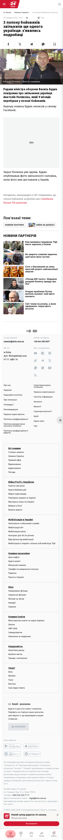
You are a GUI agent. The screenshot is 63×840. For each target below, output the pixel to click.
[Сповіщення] (59, 4)
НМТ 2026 (12, 628)
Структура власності (43, 411)
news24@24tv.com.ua (14, 341)
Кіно (10, 587)
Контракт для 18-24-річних (21, 535)
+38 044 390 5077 (42, 341)
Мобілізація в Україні (20, 519)
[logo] (12, 4)
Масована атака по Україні (21, 502)
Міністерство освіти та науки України (26, 620)
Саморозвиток (15, 632)
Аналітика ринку (16, 650)
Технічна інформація (43, 397)
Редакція (8, 390)
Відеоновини (14, 464)
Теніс (10, 680)
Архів (36, 416)
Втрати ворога (15, 510)
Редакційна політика (13, 395)
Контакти (38, 402)
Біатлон (12, 683)
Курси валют (14, 561)
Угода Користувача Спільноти (42, 386)
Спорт (11, 668)
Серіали (12, 606)
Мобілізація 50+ (15, 527)
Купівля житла (15, 654)
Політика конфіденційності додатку (16, 432)
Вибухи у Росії (15, 506)
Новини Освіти (16, 616)
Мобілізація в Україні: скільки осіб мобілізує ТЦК (31, 543)
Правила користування (14, 414)
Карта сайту (39, 421)
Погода (11, 472)
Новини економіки (19, 553)
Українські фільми (17, 595)
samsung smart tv (32, 753)
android (12, 745)
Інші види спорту (16, 688)
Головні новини (16, 452)
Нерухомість (15, 646)
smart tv (12, 753)
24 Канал (7, 13)
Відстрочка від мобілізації (21, 539)
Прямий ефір (14, 460)
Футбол (12, 676)
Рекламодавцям (11, 410)
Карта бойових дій (17, 490)
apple (32, 745)
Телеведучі (8, 405)
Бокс (10, 672)
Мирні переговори (17, 494)
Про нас (7, 385)
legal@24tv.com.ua (37, 798)
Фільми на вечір (16, 599)
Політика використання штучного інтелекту (14, 425)
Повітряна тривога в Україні (22, 497)
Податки (12, 573)
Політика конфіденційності (16, 419)
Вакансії (37, 407)
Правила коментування (44, 392)
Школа (11, 624)
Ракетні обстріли (16, 486)
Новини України (21, 13)
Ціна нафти (13, 557)
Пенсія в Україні (16, 577)
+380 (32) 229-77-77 (20, 795)
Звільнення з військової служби (23, 523)
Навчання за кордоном (19, 636)
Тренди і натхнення (17, 658)
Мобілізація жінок (17, 531)
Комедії (12, 603)
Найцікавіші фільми (18, 590)
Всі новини (14, 448)
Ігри (35, 426)
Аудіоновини (14, 468)
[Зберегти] (54, 44)
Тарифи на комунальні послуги (23, 569)
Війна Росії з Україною (21, 482)
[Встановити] (31, 819)
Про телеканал (10, 400)
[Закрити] (57, 815)
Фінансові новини (17, 565)
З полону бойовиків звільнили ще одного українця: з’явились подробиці (46, 13)
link (35, 353)
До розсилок (18, 727)
